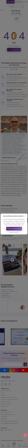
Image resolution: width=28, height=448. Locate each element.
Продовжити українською (14, 228)
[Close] (25, 216)
